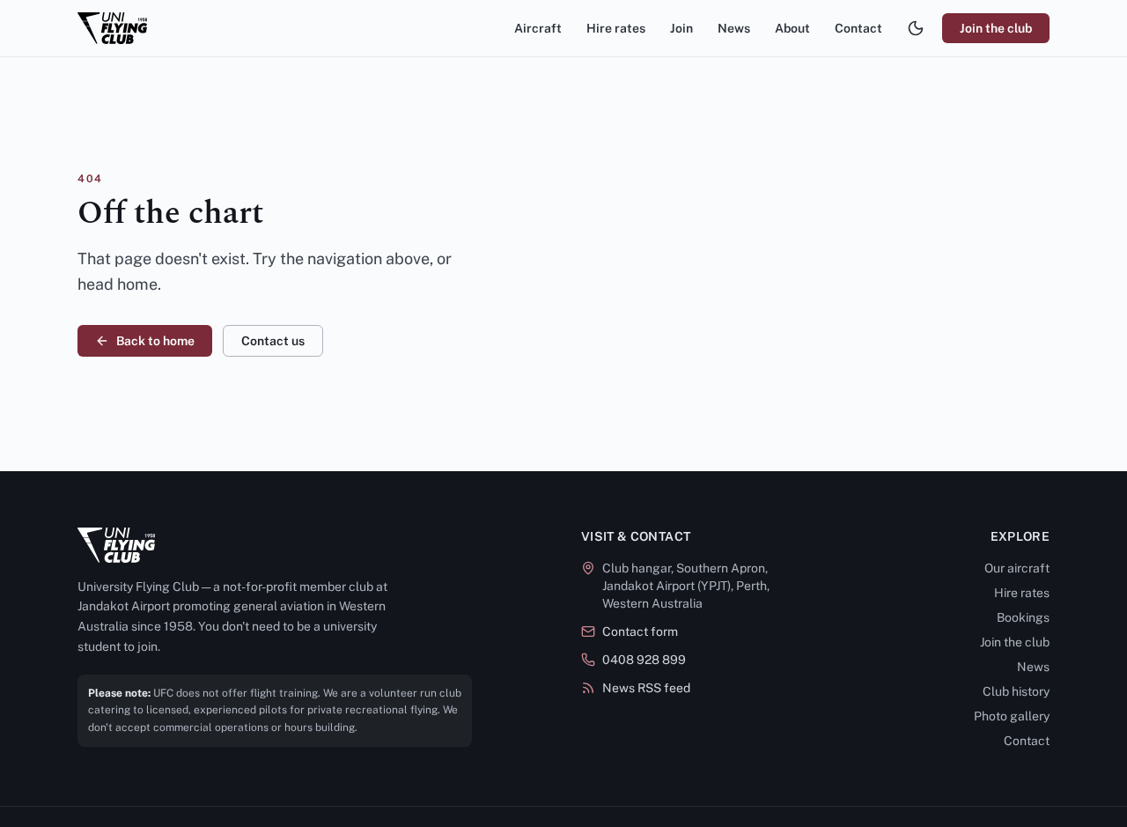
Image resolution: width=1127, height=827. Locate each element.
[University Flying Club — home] (112, 28)
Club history (1016, 691)
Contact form (640, 631)
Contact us (273, 341)
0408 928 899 (644, 660)
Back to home (155, 341)
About (792, 28)
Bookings (1023, 617)
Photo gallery (1012, 716)
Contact (858, 28)
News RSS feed (646, 688)
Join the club (996, 28)
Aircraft (538, 28)
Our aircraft (1017, 568)
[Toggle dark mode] (916, 28)
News (734, 28)
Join (681, 28)
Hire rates (615, 28)
